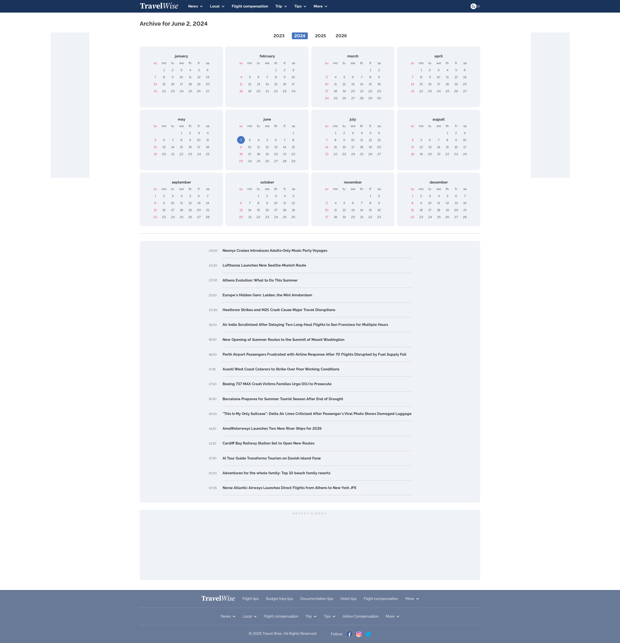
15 (164, 84)
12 (199, 77)
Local (215, 6)
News (193, 6)
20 (208, 84)
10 (181, 77)
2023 (279, 35)
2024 (299, 35)
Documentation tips (316, 599)
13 (207, 77)
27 (207, 91)
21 (155, 91)
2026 (341, 35)
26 (199, 91)
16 (172, 84)
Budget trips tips (279, 599)
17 (181, 84)
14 (155, 84)
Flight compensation (250, 6)
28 (362, 98)
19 (199, 84)
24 (181, 91)
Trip (278, 6)
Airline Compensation (361, 616)
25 (190, 91)
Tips (298, 6)
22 (164, 91)
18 (190, 84)
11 (190, 77)
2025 (320, 35)
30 (379, 98)
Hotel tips (348, 599)
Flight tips (250, 599)
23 (173, 91)
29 (370, 98)
